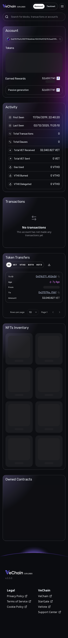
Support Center (47, 612)
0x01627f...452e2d (46, 276)
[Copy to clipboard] (60, 39)
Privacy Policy (15, 596)
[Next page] (60, 312)
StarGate (43, 601)
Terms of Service (17, 601)
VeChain (43, 596)
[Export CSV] (49, 265)
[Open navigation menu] (62, 6)
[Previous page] (53, 312)
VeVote (42, 607)
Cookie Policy (15, 607)
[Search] (6, 16)
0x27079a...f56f (47, 292)
